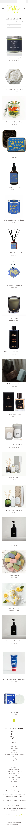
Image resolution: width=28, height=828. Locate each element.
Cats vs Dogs (14, 759)
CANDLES (14, 779)
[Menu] (3, 9)
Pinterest (14, 734)
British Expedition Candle (14, 58)
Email (14, 738)
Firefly (19, 822)
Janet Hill (14, 775)
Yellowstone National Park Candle (14, 220)
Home (5, 22)
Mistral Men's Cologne (14, 414)
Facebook (14, 731)
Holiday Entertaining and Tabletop (14, 754)
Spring (14, 750)
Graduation (14, 752)
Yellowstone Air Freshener (14, 285)
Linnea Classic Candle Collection (14, 445)
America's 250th (14, 748)
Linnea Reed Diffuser (14, 477)
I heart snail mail (14, 773)
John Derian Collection (14, 777)
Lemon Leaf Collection (14, 608)
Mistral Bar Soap (14, 575)
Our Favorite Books (14, 769)
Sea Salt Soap (14, 712)
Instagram (15, 736)
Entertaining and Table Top (14, 771)
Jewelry (14, 765)
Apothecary (14, 767)
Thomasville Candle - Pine (14, 122)
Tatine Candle (14, 318)
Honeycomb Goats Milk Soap (14, 89)
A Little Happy (14, 746)
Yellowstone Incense (14, 155)
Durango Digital (17, 815)
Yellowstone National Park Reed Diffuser (14, 253)
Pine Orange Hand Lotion (14, 641)
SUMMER (14, 781)
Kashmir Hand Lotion (14, 543)
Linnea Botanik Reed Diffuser (14, 510)
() (21, 1)
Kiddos (14, 763)
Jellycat (14, 761)
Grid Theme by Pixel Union (14, 824)
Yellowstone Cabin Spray (14, 187)
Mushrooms (14, 756)
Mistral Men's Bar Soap (14, 384)
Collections (11, 22)
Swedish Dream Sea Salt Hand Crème (14, 679)
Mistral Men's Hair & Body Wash (14, 351)
